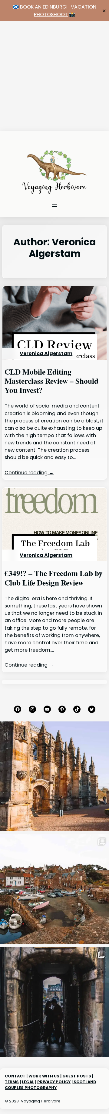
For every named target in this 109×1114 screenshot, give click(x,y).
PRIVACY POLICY (54, 1081)
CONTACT (15, 1076)
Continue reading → (29, 472)
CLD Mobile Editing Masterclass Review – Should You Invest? (51, 381)
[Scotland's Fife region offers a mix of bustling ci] (54, 889)
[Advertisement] (54, 76)
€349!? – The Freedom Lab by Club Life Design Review (54, 578)
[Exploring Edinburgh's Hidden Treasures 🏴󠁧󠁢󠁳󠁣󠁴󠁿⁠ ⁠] (54, 1002)
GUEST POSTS (76, 1076)
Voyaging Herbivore (41, 1101)
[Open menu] (54, 205)
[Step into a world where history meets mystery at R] (54, 776)
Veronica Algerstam (46, 353)
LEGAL (28, 1081)
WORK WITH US (43, 1076)
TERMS (12, 1081)
